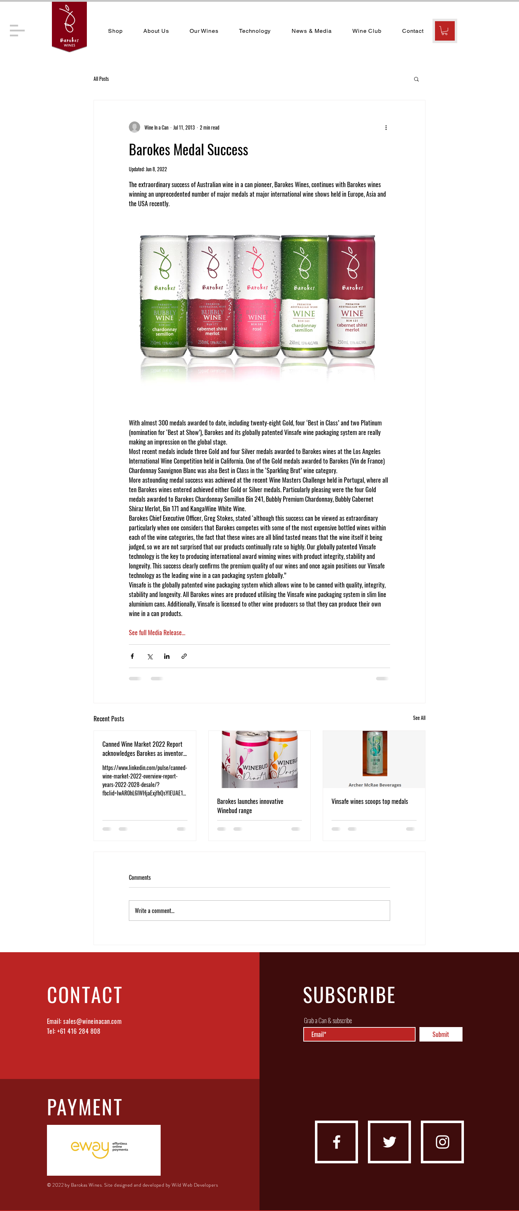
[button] (17, 30)
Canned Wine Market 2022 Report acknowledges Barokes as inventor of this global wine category (142, 748)
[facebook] (337, 1142)
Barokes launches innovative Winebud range (250, 806)
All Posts (101, 78)
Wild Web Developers (195, 1184)
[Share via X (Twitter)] (149, 656)
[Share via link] (184, 656)
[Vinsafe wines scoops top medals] (374, 759)
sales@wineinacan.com (92, 1021)
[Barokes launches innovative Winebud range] (260, 759)
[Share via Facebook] (132, 656)
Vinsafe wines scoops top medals (370, 801)
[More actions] (386, 127)
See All (419, 717)
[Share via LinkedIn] (166, 656)
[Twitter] (390, 1142)
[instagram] (443, 1142)
